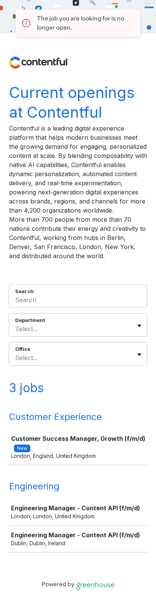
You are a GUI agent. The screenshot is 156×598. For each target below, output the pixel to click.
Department (30, 320)
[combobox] (16, 329)
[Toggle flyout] (139, 325)
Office (22, 349)
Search (24, 291)
